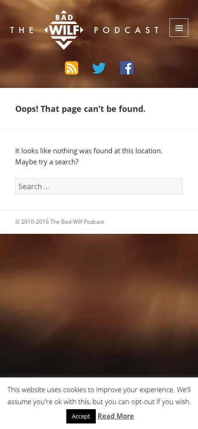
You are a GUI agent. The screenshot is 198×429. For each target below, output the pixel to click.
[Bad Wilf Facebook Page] (127, 68)
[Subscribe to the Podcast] (71, 68)
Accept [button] (81, 416)
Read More (116, 415)
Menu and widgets (178, 27)
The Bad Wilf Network (66, 17)
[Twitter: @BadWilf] (99, 69)
